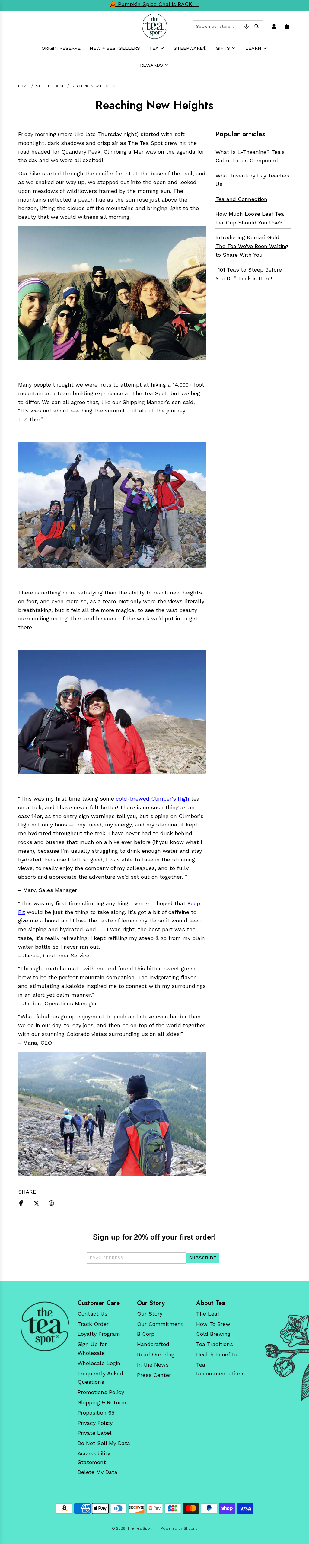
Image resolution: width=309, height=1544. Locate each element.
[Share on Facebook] (21, 1204)
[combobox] (228, 26)
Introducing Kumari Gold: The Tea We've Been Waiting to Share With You (251, 246)
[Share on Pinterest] (51, 1204)
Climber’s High (170, 798)
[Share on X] (36, 1204)
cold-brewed (132, 798)
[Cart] (288, 26)
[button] (246, 26)
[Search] (256, 26)
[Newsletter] (45, 1326)
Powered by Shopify (179, 1528)
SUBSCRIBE (202, 1258)
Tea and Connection (241, 199)
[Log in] (274, 26)
